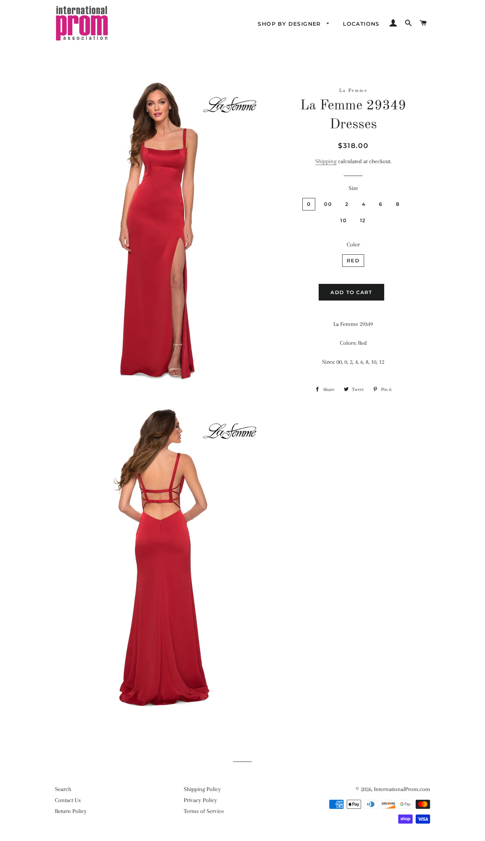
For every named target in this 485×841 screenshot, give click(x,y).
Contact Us (68, 800)
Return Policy (71, 811)
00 (328, 204)
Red (353, 260)
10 (343, 220)
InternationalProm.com (402, 789)
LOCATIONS (361, 23)
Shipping (325, 161)
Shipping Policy (202, 789)
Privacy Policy (200, 800)
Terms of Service (204, 811)
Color (353, 244)
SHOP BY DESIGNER (290, 23)
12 (363, 220)
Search (63, 789)
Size (353, 188)
